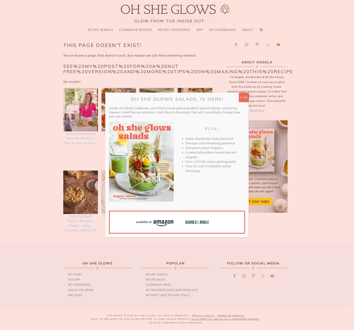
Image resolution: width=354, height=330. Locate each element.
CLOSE (244, 97)
